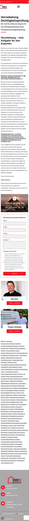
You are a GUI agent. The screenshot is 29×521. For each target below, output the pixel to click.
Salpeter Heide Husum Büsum (16, 432)
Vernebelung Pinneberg (11, 371)
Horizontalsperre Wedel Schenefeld (14, 390)
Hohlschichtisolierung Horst (8, 353)
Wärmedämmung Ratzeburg (8, 460)
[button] (3, 518)
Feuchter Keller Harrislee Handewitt (10, 343)
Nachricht (6, 240)
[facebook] (28, 1)
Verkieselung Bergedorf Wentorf (9, 346)
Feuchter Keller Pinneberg (8, 400)
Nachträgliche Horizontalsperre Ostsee (11, 367)
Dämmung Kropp (12, 362)
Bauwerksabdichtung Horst (8, 392)
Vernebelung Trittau (12, 437)
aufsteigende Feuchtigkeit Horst (9, 404)
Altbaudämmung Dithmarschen (9, 383)
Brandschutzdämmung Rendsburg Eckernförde (14, 423)
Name (5, 220)
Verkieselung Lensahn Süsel (9, 425)
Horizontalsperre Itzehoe (12, 350)
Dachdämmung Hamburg (8, 444)
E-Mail (5, 227)
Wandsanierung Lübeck (7, 409)
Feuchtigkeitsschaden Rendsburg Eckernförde (13, 364)
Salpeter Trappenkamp (20, 451)
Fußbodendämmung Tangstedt (9, 388)
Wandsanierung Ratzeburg (17, 397)
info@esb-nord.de (11, 495)
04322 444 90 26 (5, 180)
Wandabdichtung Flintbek (8, 434)
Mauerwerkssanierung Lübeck (9, 374)
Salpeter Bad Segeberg (16, 381)
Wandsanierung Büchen (7, 453)
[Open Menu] (18, 6)
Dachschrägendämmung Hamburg (10, 439)
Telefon (5, 233)
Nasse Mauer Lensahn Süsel (17, 458)
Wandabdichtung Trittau (16, 402)
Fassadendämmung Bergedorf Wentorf (11, 442)
